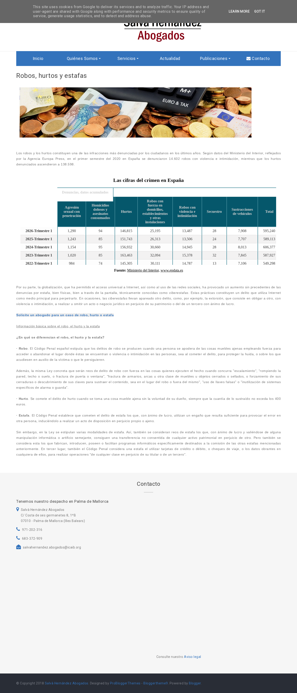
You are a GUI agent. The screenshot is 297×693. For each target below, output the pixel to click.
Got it (259, 11)
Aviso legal (192, 657)
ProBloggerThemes (125, 683)
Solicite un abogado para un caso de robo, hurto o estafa (65, 315)
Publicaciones (214, 58)
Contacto (260, 58)
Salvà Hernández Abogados (66, 683)
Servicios (126, 58)
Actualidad (170, 58)
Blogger (195, 683)
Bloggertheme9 (155, 683)
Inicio (38, 58)
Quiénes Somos (82, 58)
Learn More (239, 11)
